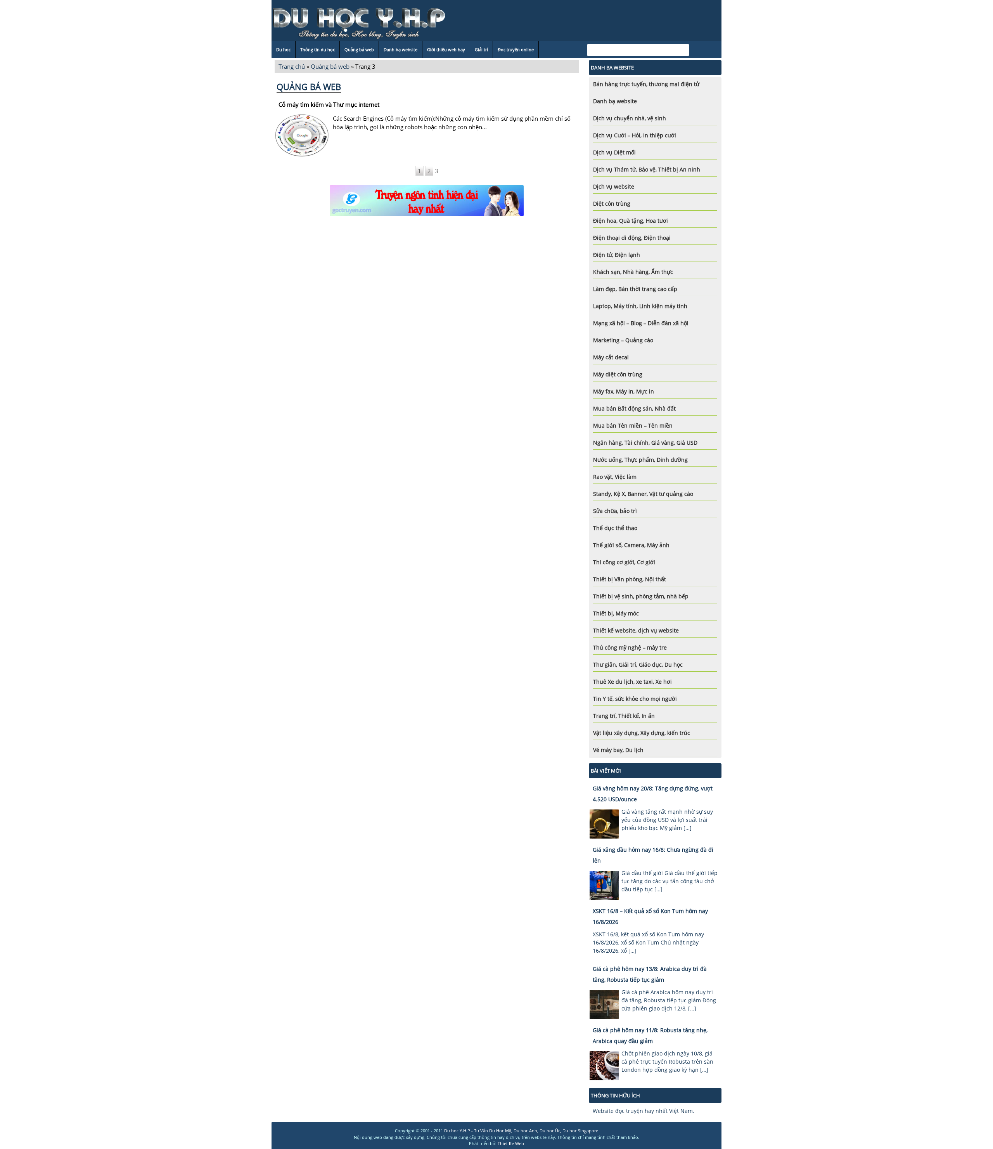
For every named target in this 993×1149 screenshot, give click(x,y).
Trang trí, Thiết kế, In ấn (624, 715)
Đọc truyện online (516, 49)
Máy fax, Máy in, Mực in (623, 391)
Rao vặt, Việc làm (615, 476)
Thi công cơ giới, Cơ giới (624, 562)
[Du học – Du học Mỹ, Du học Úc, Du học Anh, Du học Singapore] (359, 22)
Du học (283, 49)
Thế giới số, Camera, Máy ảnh (631, 545)
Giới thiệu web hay (446, 49)
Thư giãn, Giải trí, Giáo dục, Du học (638, 664)
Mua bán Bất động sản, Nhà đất (634, 408)
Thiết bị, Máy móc (616, 613)
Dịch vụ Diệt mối (614, 152)
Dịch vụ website (613, 186)
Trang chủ (292, 66)
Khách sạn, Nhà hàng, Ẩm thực (633, 272)
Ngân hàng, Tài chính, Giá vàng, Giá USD (645, 442)
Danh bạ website (400, 49)
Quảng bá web (359, 49)
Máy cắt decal (611, 357)
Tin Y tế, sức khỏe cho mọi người (635, 698)
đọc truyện (629, 1110)
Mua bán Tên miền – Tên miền (633, 425)
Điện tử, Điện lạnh (616, 254)
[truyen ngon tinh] (427, 200)
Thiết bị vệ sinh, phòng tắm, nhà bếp (641, 596)
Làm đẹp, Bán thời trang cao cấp (635, 289)
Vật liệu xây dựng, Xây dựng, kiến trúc (641, 733)
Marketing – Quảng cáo (623, 340)
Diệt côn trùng (611, 203)
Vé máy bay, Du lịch (618, 750)
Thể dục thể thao (615, 528)
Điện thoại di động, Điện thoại (632, 237)
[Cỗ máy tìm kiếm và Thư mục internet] (302, 154)
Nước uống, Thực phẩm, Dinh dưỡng (640, 459)
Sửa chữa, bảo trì (615, 511)
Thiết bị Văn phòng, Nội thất (629, 579)
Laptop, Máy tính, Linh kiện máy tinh (640, 306)
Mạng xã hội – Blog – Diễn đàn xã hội (641, 323)
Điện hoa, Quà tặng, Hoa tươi (630, 220)
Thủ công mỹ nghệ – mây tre (630, 647)
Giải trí (481, 49)
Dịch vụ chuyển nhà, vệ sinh (629, 118)
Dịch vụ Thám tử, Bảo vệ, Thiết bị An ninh (646, 169)
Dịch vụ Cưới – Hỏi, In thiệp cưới (634, 135)
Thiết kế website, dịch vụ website (636, 630)
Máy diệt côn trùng (617, 374)
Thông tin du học (317, 49)
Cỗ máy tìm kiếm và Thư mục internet (329, 104)
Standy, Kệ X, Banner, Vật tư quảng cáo (643, 493)
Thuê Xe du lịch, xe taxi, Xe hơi (632, 681)
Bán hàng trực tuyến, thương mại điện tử (646, 84)
